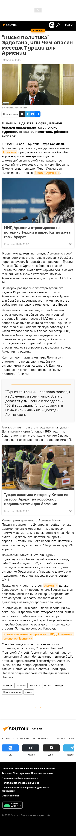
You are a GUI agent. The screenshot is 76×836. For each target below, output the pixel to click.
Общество (8, 685)
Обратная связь (10, 795)
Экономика (40, 738)
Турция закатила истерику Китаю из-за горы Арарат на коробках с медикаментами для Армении (37, 499)
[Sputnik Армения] (10, 26)
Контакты (49, 768)
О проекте (8, 768)
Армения (21, 685)
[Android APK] (13, 805)
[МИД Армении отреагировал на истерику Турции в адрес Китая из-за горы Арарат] (38, 200)
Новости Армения (12, 692)
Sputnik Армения (46, 173)
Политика (35, 685)
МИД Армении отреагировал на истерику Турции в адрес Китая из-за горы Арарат (37, 232)
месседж (59, 685)
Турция (47, 685)
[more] (70, 243)
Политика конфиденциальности (20, 778)
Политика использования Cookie (20, 782)
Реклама (6, 773)
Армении (9, 152)
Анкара (28, 692)
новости (8, 738)
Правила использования (29, 768)
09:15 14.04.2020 (11, 60)
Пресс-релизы (21, 773)
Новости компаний (42, 773)
